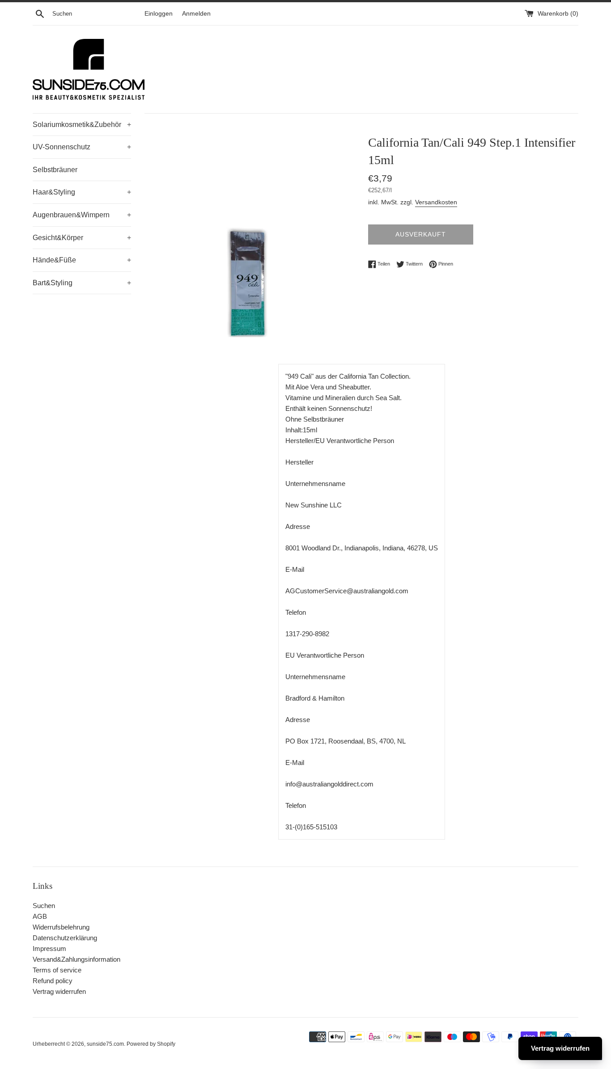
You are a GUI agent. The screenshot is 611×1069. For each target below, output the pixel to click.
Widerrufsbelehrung (61, 927)
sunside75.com (105, 1044)
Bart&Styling (82, 283)
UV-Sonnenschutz (82, 147)
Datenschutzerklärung (65, 938)
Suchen (44, 905)
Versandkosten (436, 202)
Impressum (49, 948)
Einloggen (158, 13)
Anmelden (196, 13)
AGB (40, 916)
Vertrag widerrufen (59, 991)
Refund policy (52, 980)
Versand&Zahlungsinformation (76, 959)
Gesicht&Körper (82, 237)
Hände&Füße (82, 260)
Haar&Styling (82, 192)
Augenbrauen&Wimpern (82, 215)
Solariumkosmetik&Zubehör (82, 124)
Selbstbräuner (55, 169)
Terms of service (57, 970)
